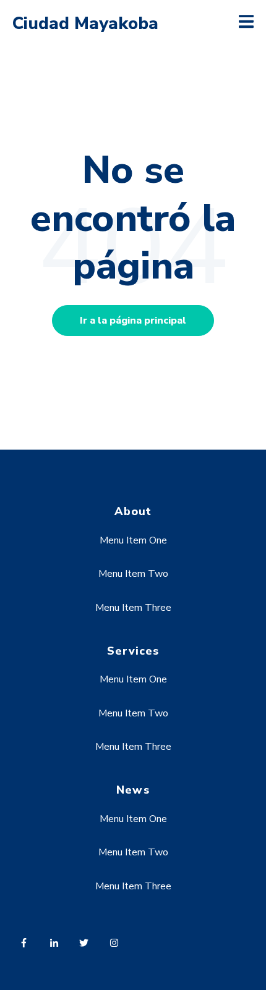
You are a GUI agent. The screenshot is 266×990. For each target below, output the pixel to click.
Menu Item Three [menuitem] (133, 608)
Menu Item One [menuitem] (133, 540)
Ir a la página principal (133, 320)
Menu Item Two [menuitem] (133, 574)
